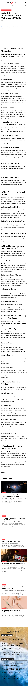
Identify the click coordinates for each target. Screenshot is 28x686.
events (4, 516)
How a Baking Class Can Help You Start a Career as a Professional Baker (12, 542)
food (3, 539)
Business (4, 561)
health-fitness (8, 10)
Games (4, 492)
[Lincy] (2, 21)
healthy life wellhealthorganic (10, 472)
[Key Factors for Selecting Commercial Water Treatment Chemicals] (14, 579)
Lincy (6, 20)
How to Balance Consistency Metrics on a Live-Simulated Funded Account (13, 495)
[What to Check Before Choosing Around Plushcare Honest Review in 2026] (14, 602)
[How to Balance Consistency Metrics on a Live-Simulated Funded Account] (14, 487)
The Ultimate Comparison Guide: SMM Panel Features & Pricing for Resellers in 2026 (13, 644)
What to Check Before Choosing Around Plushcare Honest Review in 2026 (12, 611)
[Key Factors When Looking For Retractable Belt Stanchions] (14, 510)
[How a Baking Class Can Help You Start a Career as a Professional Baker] (14, 533)
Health (3, 10)
